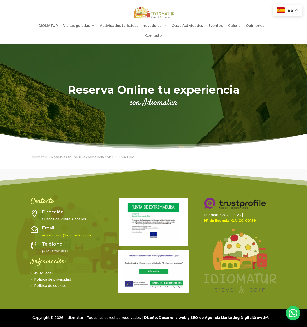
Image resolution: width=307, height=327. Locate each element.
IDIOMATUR (47, 26)
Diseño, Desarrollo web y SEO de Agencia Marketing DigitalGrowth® (206, 318)
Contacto (153, 36)
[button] (293, 313)
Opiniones (255, 26)
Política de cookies (50, 285)
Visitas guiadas (76, 26)
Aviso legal (43, 273)
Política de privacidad (52, 279)
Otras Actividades (187, 26)
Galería (234, 26)
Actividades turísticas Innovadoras (131, 26)
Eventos (215, 26)
